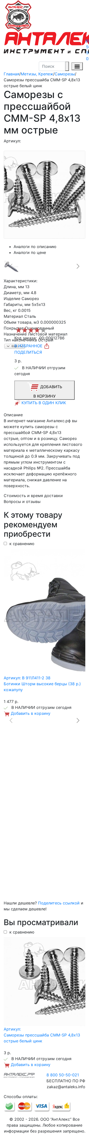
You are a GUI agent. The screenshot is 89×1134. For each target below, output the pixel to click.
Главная (11, 73)
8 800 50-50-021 (62, 1074)
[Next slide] (77, 266)
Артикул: (12, 140)
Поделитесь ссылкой (59, 903)
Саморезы (65, 73)
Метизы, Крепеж (37, 73)
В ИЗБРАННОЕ (29, 345)
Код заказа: (25, 337)
